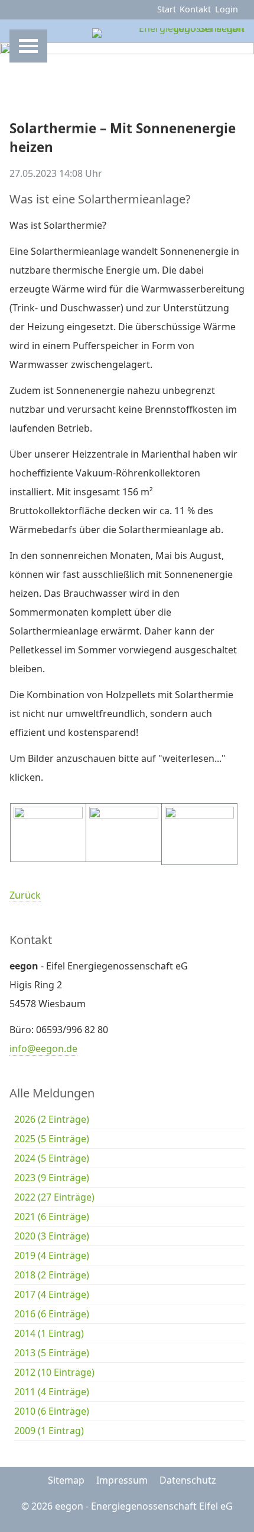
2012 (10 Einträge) (54, 1372)
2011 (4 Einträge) (51, 1391)
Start (166, 9)
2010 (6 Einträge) (51, 1411)
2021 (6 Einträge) (51, 1216)
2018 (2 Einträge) (51, 1274)
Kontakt (195, 9)
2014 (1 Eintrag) (49, 1333)
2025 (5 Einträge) (51, 1138)
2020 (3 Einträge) (51, 1235)
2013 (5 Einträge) (51, 1352)
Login (226, 9)
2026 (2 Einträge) (51, 1119)
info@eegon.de (43, 1048)
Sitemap (66, 1480)
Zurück (25, 895)
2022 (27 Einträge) (54, 1197)
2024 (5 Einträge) (51, 1158)
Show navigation (28, 46)
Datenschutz (187, 1480)
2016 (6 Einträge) (51, 1313)
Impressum (122, 1480)
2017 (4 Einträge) (51, 1294)
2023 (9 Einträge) (51, 1177)
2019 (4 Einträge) (51, 1255)
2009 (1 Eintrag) (49, 1430)
